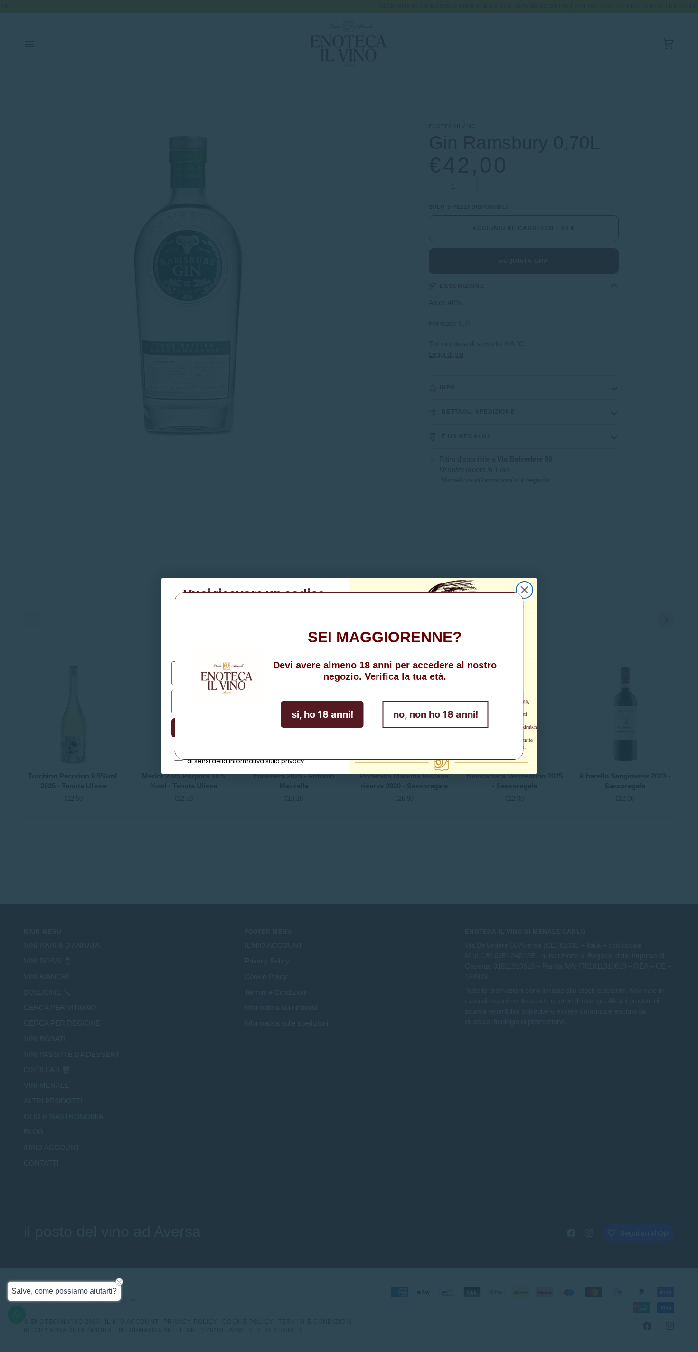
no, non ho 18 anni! (435, 714)
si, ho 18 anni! (322, 714)
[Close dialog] (524, 590)
